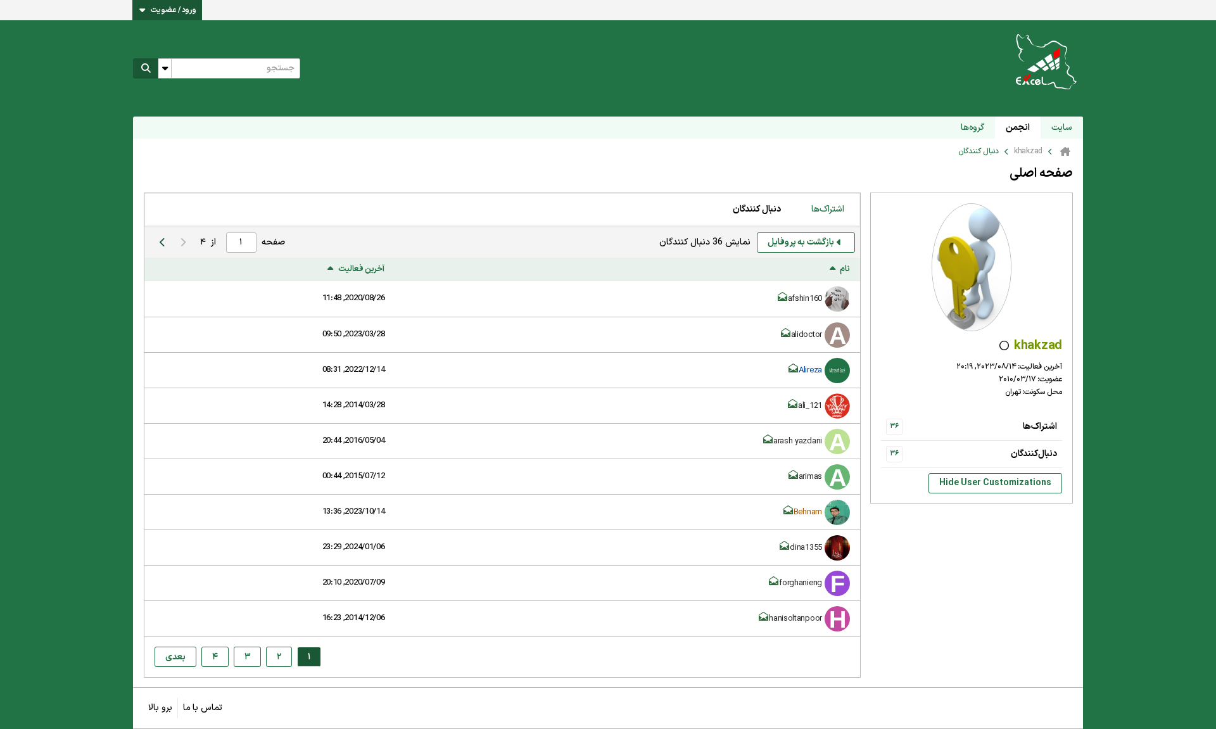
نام (845, 269)
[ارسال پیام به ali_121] (793, 406)
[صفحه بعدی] (162, 242)
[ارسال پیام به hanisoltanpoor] (764, 619)
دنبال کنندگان (757, 209)
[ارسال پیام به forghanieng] (774, 583)
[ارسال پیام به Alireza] (793, 370)
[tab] (827, 209)
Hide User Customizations (995, 483)
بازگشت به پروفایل (801, 242)
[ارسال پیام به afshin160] (783, 299)
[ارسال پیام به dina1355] (785, 548)
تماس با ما (202, 707)
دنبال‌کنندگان (1034, 453)
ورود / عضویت (173, 10)
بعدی (175, 657)
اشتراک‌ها (1040, 426)
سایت (1061, 127)
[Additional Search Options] (165, 68)
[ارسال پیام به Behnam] (788, 512)
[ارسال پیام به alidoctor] (786, 335)
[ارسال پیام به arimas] (793, 477)
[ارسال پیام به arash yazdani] (768, 441)
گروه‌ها (972, 127)
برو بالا (160, 707)
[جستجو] (145, 68)
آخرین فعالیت (361, 269)
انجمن (1018, 127)
